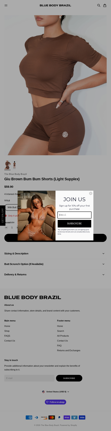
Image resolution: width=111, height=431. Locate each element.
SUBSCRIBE (74, 223)
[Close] (90, 193)
